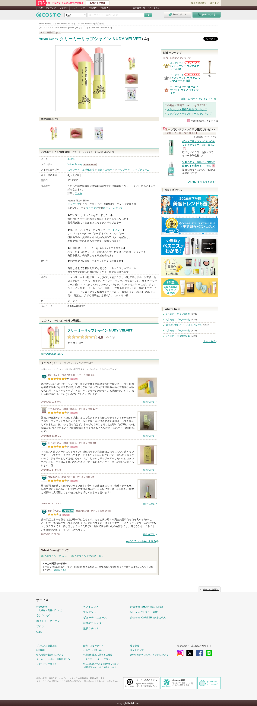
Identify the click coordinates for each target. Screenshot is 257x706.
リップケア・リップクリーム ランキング (189, 113)
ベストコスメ (153, 8)
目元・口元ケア (106, 169)
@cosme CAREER (149, 617)
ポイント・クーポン (48, 620)
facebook (199, 653)
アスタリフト (177, 74)
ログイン (214, 3)
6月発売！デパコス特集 (178, 336)
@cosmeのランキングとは (204, 121)
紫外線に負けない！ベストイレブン (184, 325)
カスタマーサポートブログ (96, 659)
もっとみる (209, 341)
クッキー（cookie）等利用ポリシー (54, 659)
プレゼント (89, 612)
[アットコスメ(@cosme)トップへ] (48, 15)
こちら (78, 193)
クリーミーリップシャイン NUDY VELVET (100, 38)
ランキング (51, 8)
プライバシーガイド (46, 663)
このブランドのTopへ (56, 556)
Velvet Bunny (48, 39)
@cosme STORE (144, 612)
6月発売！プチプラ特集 (178, 330)
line (209, 653)
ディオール (176, 87)
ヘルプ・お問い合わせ (94, 650)
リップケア (74, 204)
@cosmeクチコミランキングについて (149, 654)
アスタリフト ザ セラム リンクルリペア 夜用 (185, 79)
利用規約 (40, 650)
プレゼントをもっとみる (201, 181)
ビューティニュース (95, 617)
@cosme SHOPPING (147, 606)
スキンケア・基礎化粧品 (81, 169)
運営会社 (134, 645)
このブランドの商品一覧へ (88, 556)
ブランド (64, 8)
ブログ (74, 8)
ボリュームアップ (113, 208)
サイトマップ (137, 650)
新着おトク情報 (98, 3)
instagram (180, 653)
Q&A (83, 8)
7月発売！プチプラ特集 (178, 319)
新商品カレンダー (93, 622)
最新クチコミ (91, 628)
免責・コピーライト (93, 645)
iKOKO (71, 159)
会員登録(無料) (198, 3)
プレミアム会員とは (46, 645)
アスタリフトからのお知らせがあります (192, 74)
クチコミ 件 (75, 343)
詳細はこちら (60, 570)
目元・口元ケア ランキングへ (197, 98)
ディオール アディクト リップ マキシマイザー (184, 89)
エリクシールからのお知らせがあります (192, 62)
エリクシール (177, 62)
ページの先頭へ (211, 589)
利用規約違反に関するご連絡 (98, 654)
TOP (40, 8)
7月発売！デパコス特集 (178, 314)
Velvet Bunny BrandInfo (91, 164)
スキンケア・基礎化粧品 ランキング (187, 109)
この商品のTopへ (53, 354)
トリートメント (113, 230)
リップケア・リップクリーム (133, 169)
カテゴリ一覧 (139, 8)
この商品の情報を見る (50, 32)
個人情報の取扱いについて (49, 654)
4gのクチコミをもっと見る (141, 541)
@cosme (49, 608)
